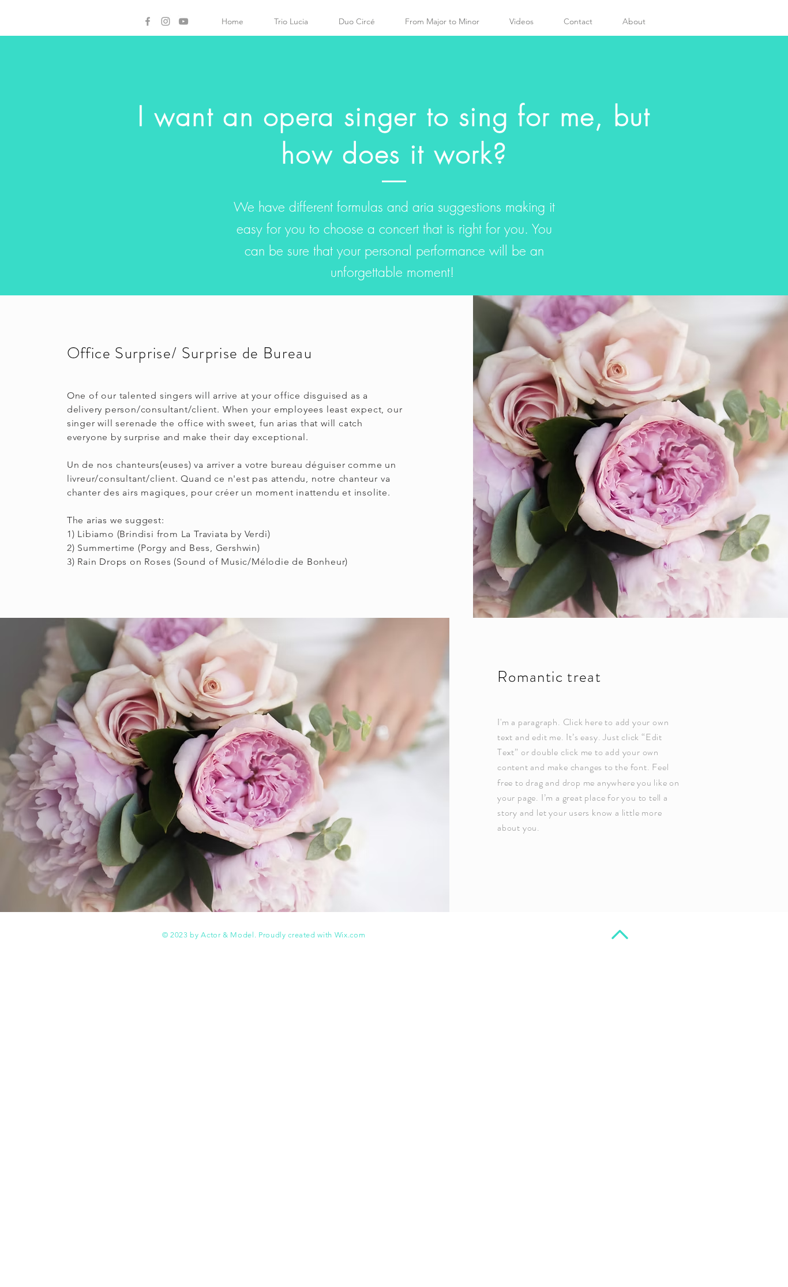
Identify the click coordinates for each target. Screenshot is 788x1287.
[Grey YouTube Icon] (183, 21)
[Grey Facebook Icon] (147, 21)
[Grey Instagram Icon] (165, 21)
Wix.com (350, 934)
